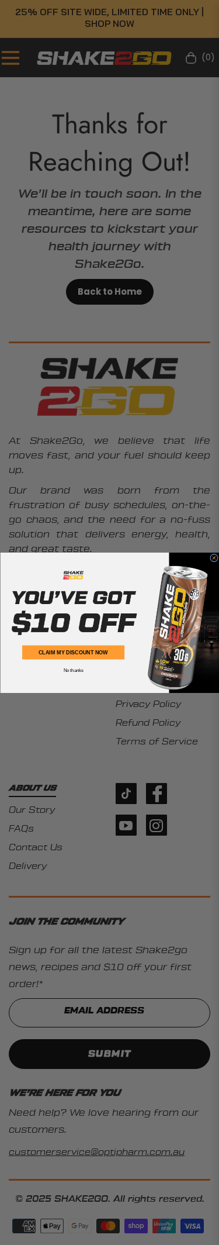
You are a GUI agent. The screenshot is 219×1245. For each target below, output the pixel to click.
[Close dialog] (213, 557)
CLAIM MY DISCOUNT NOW (73, 652)
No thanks (73, 670)
